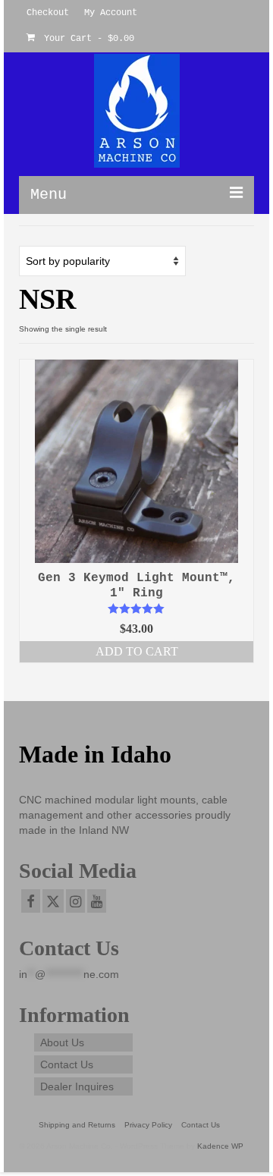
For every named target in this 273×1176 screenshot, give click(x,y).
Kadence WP (220, 1146)
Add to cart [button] (137, 651)
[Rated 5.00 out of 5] (136, 608)
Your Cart (86, 38)
